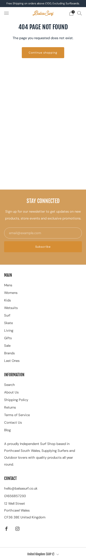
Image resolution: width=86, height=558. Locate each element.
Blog (7, 430)
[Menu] (6, 13)
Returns (10, 407)
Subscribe (43, 247)
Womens (10, 292)
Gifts (8, 338)
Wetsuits (11, 308)
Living (8, 330)
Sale (7, 345)
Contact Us (13, 422)
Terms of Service (17, 415)
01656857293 (15, 496)
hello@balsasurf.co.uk (20, 488)
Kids (7, 300)
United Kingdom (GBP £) (40, 554)
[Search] (79, 13)
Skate (8, 323)
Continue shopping (43, 52)
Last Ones (11, 360)
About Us (11, 392)
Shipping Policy (16, 400)
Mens (8, 285)
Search (9, 384)
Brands (9, 353)
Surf (7, 315)
